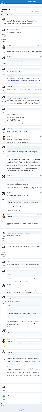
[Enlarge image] (23, 117)
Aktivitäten (5, 3)
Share (32, 11)
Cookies (26, 409)
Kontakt (24, 409)
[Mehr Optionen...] (40, 45)
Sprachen (16, 409)
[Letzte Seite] (9, 14)
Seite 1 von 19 (12, 14)
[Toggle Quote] (8, 305)
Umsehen (2, 3)
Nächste (8, 14)
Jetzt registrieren (39, 1)
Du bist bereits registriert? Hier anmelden (31, 1)
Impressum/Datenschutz (20, 409)
